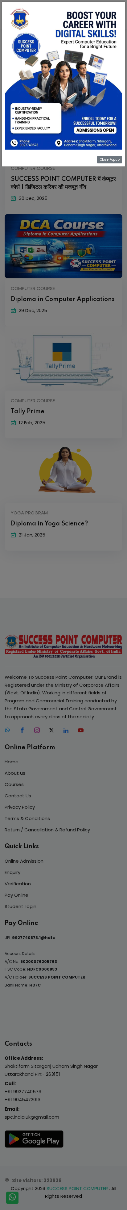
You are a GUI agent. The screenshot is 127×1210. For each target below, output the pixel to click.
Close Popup (110, 159)
